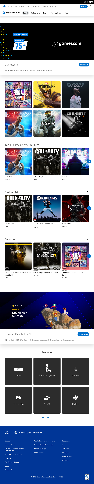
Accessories (36, 6)
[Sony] (89, 4)
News (45, 6)
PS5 (14, 6)
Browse (67, 13)
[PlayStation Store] (12, 12)
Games (20, 6)
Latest (25, 13)
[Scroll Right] (89, 161)
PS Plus (28, 6)
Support (52, 6)
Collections (35, 13)
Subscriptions (56, 13)
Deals (45, 13)
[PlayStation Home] (4, 6)
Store (8, 6)
